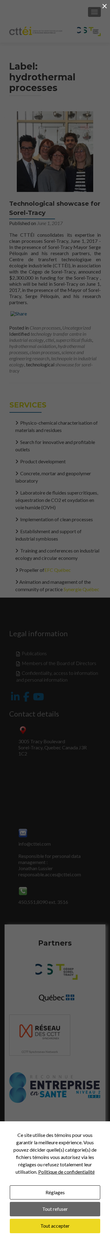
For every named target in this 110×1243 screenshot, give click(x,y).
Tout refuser (55, 1209)
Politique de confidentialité (66, 1172)
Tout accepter (55, 1226)
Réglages (55, 1192)
